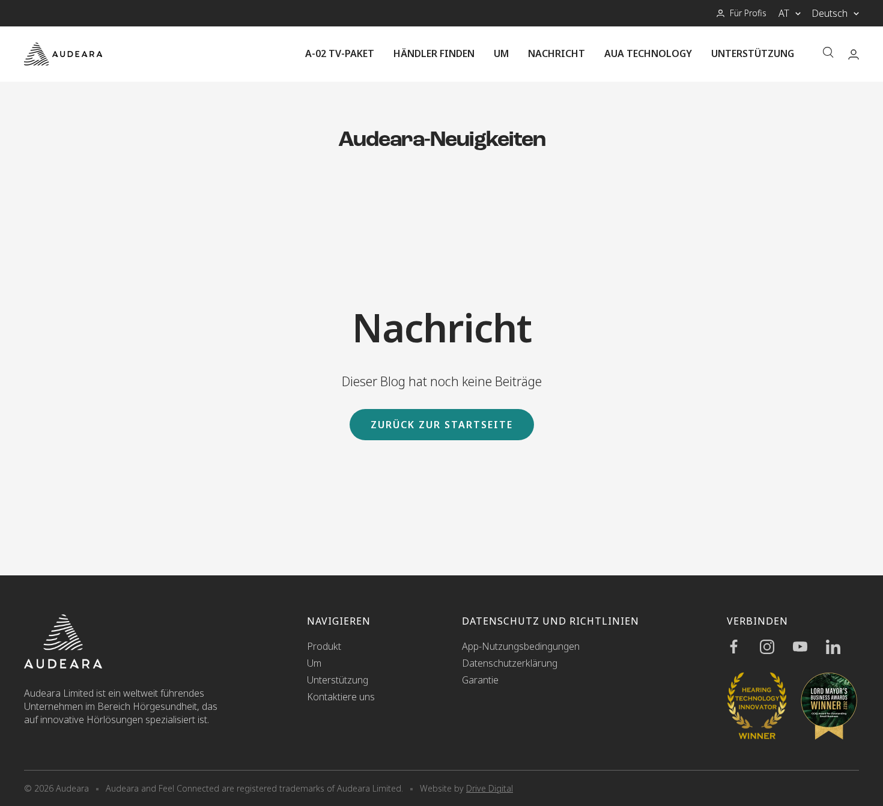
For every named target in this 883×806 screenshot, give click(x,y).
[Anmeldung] (853, 54)
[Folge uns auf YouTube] (809, 647)
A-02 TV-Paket (339, 53)
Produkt (324, 646)
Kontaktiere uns (341, 696)
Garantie (480, 679)
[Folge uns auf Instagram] (776, 647)
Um (501, 53)
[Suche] (828, 53)
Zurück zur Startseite (442, 424)
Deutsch (830, 13)
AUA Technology (648, 53)
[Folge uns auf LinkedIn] (842, 647)
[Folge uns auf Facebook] (743, 647)
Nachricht (556, 53)
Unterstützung (752, 53)
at (783, 13)
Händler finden (434, 53)
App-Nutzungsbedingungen (521, 646)
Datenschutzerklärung (509, 663)
